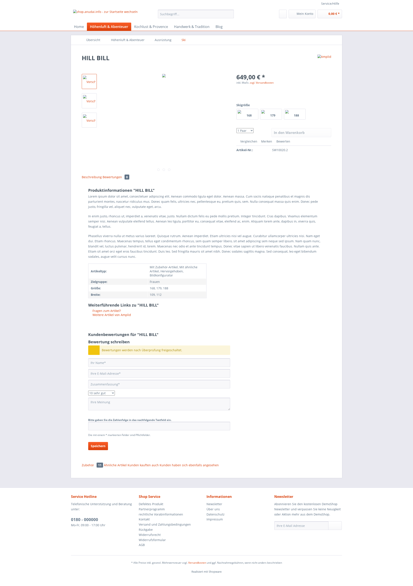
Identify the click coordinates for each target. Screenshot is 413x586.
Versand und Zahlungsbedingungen (165, 524)
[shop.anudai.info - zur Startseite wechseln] (105, 15)
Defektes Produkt (151, 504)
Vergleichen (248, 141)
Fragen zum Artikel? (106, 311)
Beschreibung (92, 177)
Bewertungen (115, 177)
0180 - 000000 (84, 519)
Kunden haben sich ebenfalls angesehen (189, 465)
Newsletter (214, 504)
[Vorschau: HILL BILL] (89, 81)
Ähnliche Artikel (115, 465)
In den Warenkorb (289, 132)
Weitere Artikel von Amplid (111, 315)
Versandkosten (197, 563)
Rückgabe (146, 530)
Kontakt (144, 519)
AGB (142, 545)
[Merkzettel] (283, 14)
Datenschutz (215, 514)
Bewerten (283, 141)
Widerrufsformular (152, 540)
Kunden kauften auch (143, 465)
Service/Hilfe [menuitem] (330, 4)
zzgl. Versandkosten (262, 82)
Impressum (214, 519)
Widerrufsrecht (150, 535)
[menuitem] (196, 16)
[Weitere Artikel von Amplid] (324, 62)
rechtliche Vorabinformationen (161, 514)
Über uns (213, 509)
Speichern (98, 446)
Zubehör (92, 465)
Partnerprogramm (152, 509)
